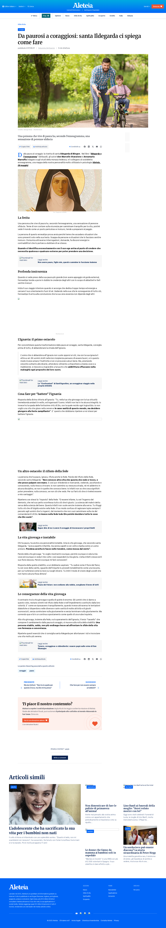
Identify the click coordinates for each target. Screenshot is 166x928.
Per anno (136, 890)
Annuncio (111, 896)
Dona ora (156, 6)
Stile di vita (78, 16)
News (67, 16)
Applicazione (112, 893)
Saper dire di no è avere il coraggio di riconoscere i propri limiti (66, 528)
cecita (128, 829)
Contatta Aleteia (106, 921)
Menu (35, 16)
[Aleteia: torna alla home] (83, 5)
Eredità (112, 16)
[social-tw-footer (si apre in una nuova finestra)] (85, 913)
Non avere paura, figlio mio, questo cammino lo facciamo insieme (67, 262)
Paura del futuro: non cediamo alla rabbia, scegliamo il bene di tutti (68, 585)
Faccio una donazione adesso (34, 720)
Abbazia (130, 16)
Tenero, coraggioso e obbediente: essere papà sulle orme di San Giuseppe (67, 647)
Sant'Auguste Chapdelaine (91, 10)
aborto (13, 787)
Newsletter (112, 890)
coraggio (22, 671)
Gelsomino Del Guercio (46, 48)
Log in (67, 749)
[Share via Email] (97, 147)
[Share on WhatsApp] (101, 147)
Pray (44, 16)
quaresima (91, 787)
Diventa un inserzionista (90, 921)
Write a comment (60, 758)
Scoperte (101, 16)
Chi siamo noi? (65, 921)
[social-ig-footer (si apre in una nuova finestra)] (89, 913)
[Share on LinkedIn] (89, 147)
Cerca (31, 6)
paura (32, 671)
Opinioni (58, 16)
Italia (121, 16)
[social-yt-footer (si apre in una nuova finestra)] (77, 913)
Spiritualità (90, 16)
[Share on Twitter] (93, 147)
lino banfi (129, 787)
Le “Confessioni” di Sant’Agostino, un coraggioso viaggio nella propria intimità (66, 384)
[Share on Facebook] (85, 147)
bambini (90, 831)
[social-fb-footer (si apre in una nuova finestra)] (81, 913)
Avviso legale (76, 921)
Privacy (116, 921)
